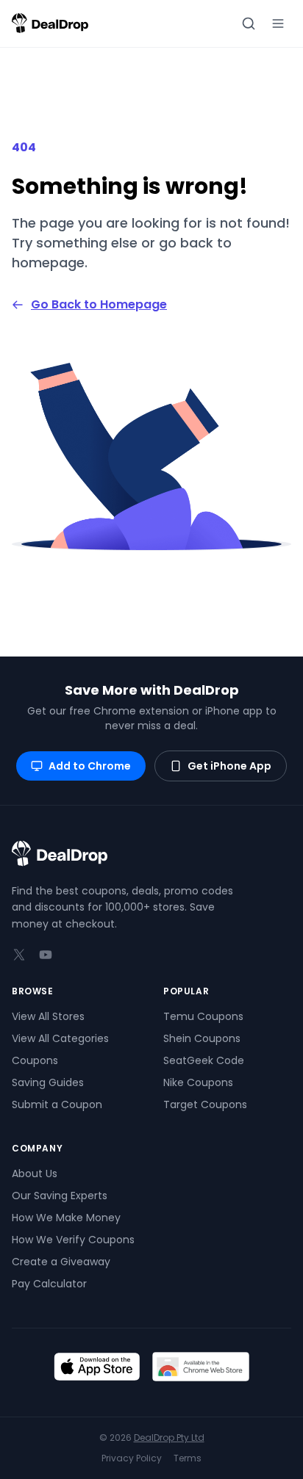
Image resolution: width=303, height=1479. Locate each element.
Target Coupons (205, 1104)
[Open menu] (278, 23)
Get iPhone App (229, 766)
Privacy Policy (131, 1458)
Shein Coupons (201, 1038)
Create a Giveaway (61, 1261)
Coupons (35, 1060)
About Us (34, 1173)
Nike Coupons (198, 1082)
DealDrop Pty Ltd (169, 1437)
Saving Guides (48, 1082)
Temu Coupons (203, 1016)
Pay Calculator (49, 1283)
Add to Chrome (90, 766)
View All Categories (60, 1038)
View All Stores (48, 1016)
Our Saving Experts (59, 1195)
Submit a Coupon (57, 1104)
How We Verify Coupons (73, 1239)
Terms (188, 1458)
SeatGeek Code (203, 1060)
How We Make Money (66, 1217)
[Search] (248, 23)
